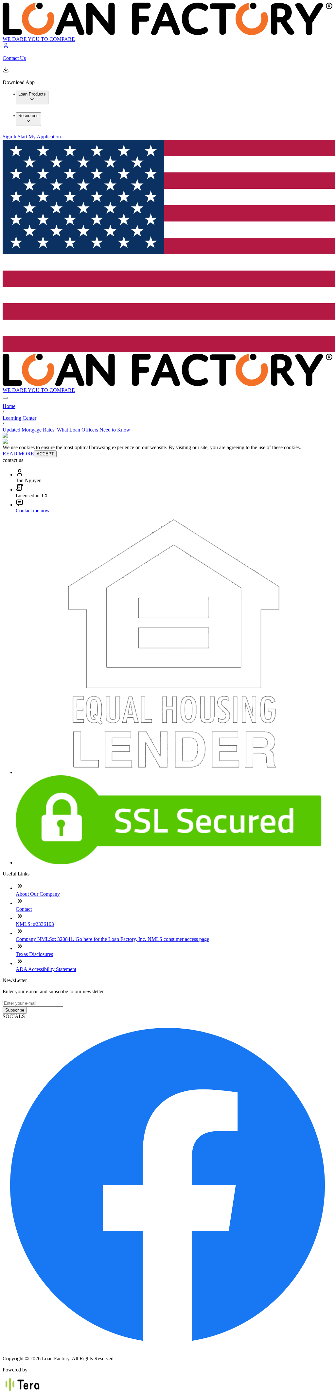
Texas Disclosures (34, 954)
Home (9, 406)
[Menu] (5, 398)
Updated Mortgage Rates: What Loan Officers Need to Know (66, 430)
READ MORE (18, 453)
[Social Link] (167, 1347)
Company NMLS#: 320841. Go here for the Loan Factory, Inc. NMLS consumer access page (112, 939)
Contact (24, 909)
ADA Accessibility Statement (46, 969)
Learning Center (19, 418)
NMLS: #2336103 (35, 924)
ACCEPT (45, 453)
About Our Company (38, 894)
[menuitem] (32, 97)
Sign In (10, 136)
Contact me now (33, 510)
